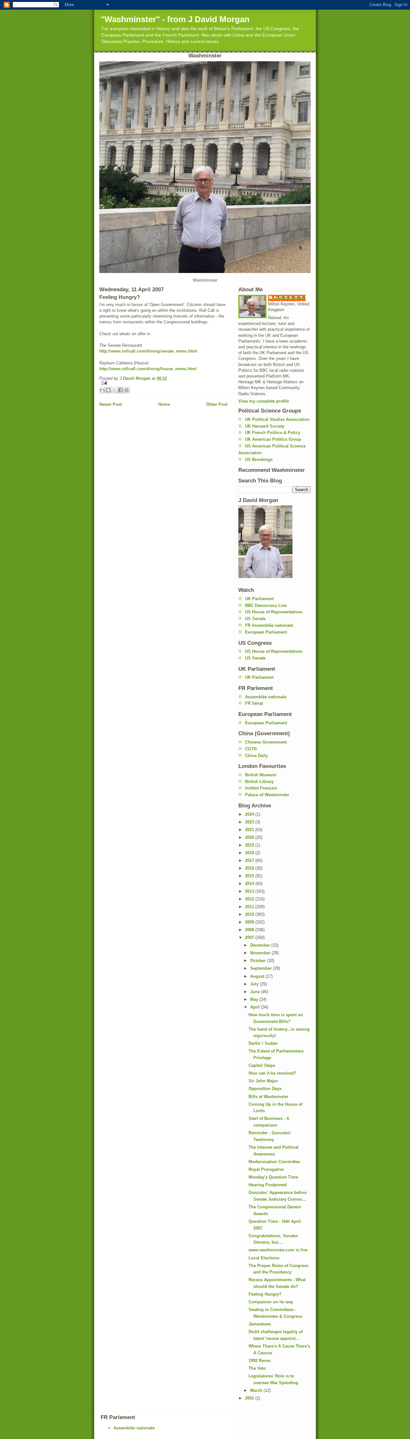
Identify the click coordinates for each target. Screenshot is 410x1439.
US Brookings (259, 459)
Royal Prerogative (266, 1169)
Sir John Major (263, 1080)
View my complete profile (263, 401)
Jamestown (260, 1324)
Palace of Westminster (267, 794)
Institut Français (261, 788)
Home (164, 404)
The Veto (257, 1368)
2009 (250, 922)
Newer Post (110, 404)
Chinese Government (266, 742)
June (255, 991)
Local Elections (264, 1258)
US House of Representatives (273, 611)
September (261, 968)
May (254, 999)
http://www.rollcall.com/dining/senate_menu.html (148, 351)
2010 (250, 914)
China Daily (256, 755)
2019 (250, 845)
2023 (250, 822)
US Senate (255, 618)
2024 (250, 814)
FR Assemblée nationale (269, 625)
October (258, 960)
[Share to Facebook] (120, 390)
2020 (250, 837)
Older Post (216, 404)
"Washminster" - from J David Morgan (175, 19)
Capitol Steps (262, 1065)
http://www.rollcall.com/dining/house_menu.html (148, 368)
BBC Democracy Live (266, 605)
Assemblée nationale (265, 696)
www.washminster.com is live (278, 1249)
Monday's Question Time (273, 1177)
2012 (250, 899)
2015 (250, 875)
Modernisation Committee (274, 1161)
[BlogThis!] (108, 390)
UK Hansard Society (264, 426)
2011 (250, 906)
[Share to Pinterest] (126, 390)
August (258, 976)
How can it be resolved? (272, 1073)
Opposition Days (265, 1088)
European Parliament (266, 632)
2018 (250, 852)
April (255, 1007)
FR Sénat (254, 703)
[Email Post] (163, 383)
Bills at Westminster (268, 1096)
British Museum (260, 774)
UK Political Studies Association (277, 419)
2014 (250, 883)
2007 (250, 937)
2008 (250, 929)
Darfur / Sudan (263, 1043)
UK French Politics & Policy (272, 432)
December (260, 945)
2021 (250, 829)
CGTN (251, 748)
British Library (259, 781)
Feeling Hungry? (265, 1294)
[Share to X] (114, 390)
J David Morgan (290, 297)
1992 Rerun (260, 1360)
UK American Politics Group (273, 439)
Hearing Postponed (268, 1184)
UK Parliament (259, 598)
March (257, 1390)
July (255, 984)
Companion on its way (271, 1301)
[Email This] (102, 390)
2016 (250, 868)
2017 (250, 860)
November (261, 952)
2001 (250, 1398)
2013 (250, 891)
